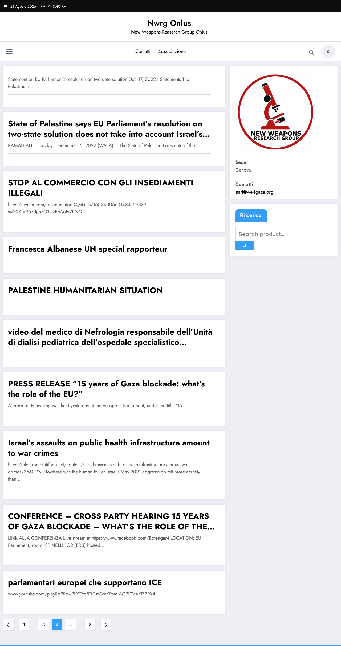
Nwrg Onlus (169, 23)
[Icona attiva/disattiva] (9, 52)
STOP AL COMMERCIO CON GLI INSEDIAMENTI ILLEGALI (100, 187)
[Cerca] (311, 52)
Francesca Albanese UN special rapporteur (87, 249)
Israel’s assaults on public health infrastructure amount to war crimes (109, 447)
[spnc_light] (328, 51)
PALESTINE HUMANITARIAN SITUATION (85, 290)
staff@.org (254, 192)
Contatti (143, 51)
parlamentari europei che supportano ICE (85, 582)
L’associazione (171, 51)
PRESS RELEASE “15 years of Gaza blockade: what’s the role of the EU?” (106, 388)
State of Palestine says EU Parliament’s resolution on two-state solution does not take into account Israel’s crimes (105, 128)
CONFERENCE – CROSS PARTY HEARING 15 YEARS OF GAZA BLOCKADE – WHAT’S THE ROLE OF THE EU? (108, 521)
